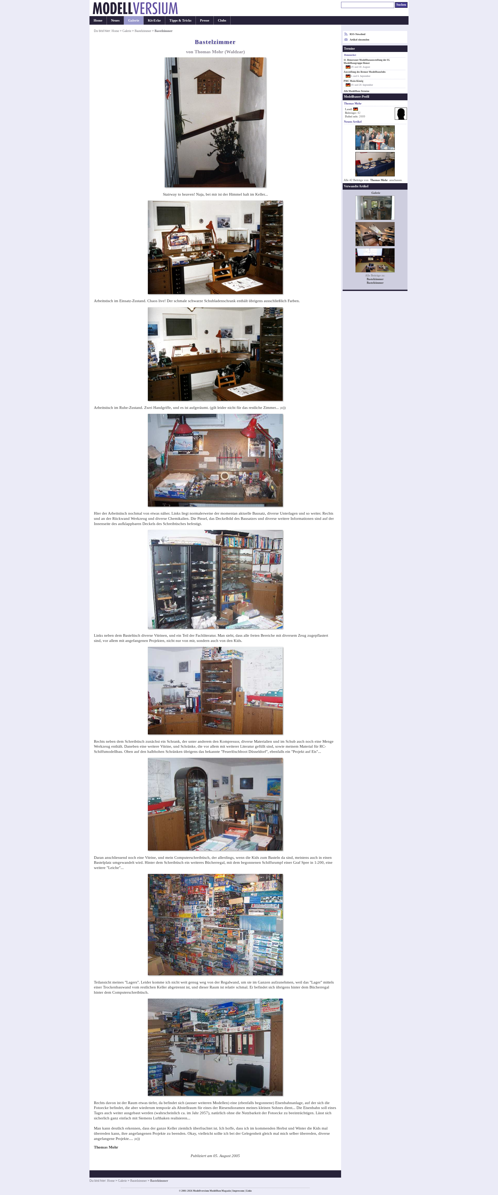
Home (98, 20)
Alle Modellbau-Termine (356, 91)
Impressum (238, 1191)
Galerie (133, 20)
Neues (115, 20)
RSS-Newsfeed (357, 34)
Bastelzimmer (143, 31)
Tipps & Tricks (180, 20)
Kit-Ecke (154, 20)
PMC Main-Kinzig (353, 81)
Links (249, 1191)
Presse (204, 20)
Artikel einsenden (359, 39)
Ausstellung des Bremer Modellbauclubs (365, 72)
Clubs (222, 20)
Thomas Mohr (379, 180)
